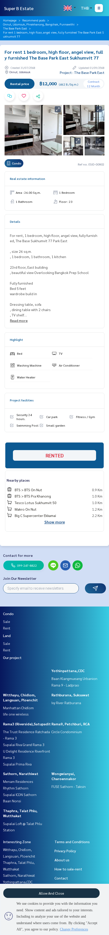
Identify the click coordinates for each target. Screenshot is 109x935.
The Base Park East (15, 28)
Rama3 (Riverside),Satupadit (27, 724)
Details (15, 221)
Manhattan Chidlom (18, 707)
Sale (6, 621)
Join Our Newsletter (20, 578)
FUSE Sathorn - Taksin (68, 786)
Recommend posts (33, 20)
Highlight (16, 340)
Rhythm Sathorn (15, 788)
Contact (61, 878)
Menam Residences (18, 781)
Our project (12, 657)
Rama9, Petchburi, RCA (70, 724)
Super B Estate (18, 8)
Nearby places (18, 480)
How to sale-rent (68, 869)
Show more (54, 522)
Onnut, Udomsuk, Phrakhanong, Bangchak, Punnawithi (39, 24)
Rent (6, 628)
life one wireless (16, 714)
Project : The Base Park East (82, 72)
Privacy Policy (65, 850)
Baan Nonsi (12, 801)
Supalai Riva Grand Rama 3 (23, 744)
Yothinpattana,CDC (68, 670)
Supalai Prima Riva (17, 764)
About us (62, 860)
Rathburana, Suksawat (70, 695)
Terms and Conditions (72, 841)
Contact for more (18, 555)
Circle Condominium (66, 731)
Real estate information (27, 179)
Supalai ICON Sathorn (20, 794)
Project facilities (22, 400)
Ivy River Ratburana (66, 702)
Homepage (9, 20)
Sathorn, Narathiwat (20, 773)
